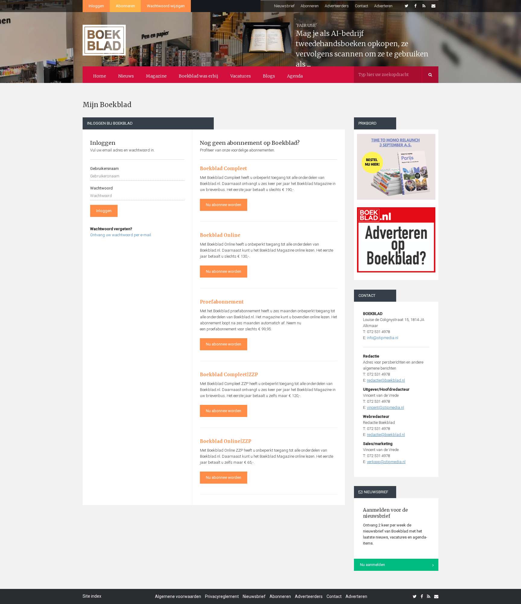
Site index (92, 596)
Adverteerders (337, 6)
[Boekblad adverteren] (396, 240)
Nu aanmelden (372, 564)
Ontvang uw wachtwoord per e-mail (120, 235)
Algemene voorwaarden (178, 596)
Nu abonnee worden (223, 204)
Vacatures (240, 76)
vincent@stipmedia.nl (385, 407)
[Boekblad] (104, 37)
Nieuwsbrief (284, 6)
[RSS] (423, 6)
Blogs (269, 76)
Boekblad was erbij (198, 76)
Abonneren (125, 6)
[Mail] (433, 6)
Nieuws (126, 76)
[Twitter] (406, 6)
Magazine (156, 76)
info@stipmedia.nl (382, 337)
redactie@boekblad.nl (386, 380)
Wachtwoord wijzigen (166, 6)
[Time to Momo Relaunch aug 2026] (396, 164)
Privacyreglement (222, 596)
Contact (361, 6)
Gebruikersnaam (104, 168)
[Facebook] (415, 6)
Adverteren (383, 6)
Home (99, 76)
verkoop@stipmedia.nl (386, 461)
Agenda (295, 76)
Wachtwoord (101, 188)
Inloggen (96, 6)
